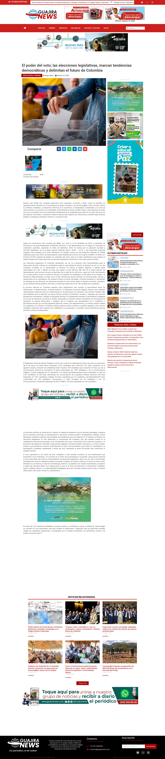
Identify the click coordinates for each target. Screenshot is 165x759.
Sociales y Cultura (92, 28)
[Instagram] (152, 2)
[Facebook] (142, 2)
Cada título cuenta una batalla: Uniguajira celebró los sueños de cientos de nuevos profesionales (120, 629)
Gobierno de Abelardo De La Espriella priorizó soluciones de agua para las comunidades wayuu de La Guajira (43, 668)
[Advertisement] (82, 56)
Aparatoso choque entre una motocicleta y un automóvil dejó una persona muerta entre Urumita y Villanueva (124, 345)
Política (41, 28)
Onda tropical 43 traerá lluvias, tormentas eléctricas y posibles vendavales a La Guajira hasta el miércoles (70, 2)
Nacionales (75, 28)
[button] (59, 149)
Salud (106, 28)
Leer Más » (31, 636)
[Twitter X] (147, 2)
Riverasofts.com (127, 757)
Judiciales (63, 28)
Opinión (52, 28)
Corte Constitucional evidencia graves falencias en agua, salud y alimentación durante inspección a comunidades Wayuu (81, 669)
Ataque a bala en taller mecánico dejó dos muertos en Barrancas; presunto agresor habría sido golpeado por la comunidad (124, 354)
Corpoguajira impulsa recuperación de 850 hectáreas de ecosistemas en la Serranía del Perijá (118, 668)
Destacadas (28, 75)
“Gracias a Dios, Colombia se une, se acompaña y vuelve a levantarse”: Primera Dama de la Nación (82, 629)
